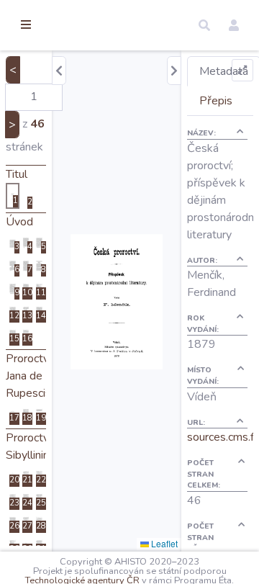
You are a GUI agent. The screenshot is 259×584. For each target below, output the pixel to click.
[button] (204, 25)
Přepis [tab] (215, 101)
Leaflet (163, 543)
